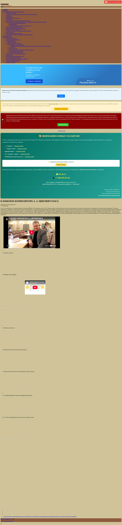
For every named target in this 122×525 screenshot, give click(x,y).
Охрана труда (9, 55)
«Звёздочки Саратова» (11, 38)
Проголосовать (63, 124)
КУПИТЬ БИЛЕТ (4, 4)
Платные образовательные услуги (14, 27)
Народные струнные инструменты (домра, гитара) (21, 50)
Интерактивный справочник (13, 39)
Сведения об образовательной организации (13, 11)
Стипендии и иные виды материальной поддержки (18, 30)
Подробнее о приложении (61, 108)
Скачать (61, 96)
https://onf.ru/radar (53, 103)
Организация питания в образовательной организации (19, 34)
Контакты (5, 10)
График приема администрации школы (15, 53)
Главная (5, 9)
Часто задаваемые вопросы (12, 61)
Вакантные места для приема (13, 29)
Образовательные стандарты (13, 18)
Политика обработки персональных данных (16, 58)
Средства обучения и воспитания (17, 23)
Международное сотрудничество (14, 33)
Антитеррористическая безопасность (15, 56)
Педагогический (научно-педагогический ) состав (18, 20)
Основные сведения (11, 13)
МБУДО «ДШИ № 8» (6, 518)
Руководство (9, 19)
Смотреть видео (18, 146)
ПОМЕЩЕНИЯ (13, 24)
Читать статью (61, 164)
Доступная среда (10, 32)
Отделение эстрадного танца (16, 52)
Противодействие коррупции (13, 57)
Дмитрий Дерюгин (8, 521)
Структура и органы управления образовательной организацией (21, 14)
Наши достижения (12, 42)
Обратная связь (7, 36)
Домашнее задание (10, 62)
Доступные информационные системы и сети (20, 25)
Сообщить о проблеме (34, 81)
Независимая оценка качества (13, 60)
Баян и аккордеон (13, 48)
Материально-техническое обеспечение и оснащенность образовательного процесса (26, 22)
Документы (9, 15)
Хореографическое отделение (16, 51)
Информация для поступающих (13, 43)
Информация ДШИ (8, 37)
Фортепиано (12, 47)
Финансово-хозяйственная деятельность (16, 28)
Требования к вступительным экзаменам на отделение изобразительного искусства (31, 46)
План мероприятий (10, 41)
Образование (9, 17)
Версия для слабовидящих (114, 2)
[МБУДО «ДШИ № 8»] (6, 5)
